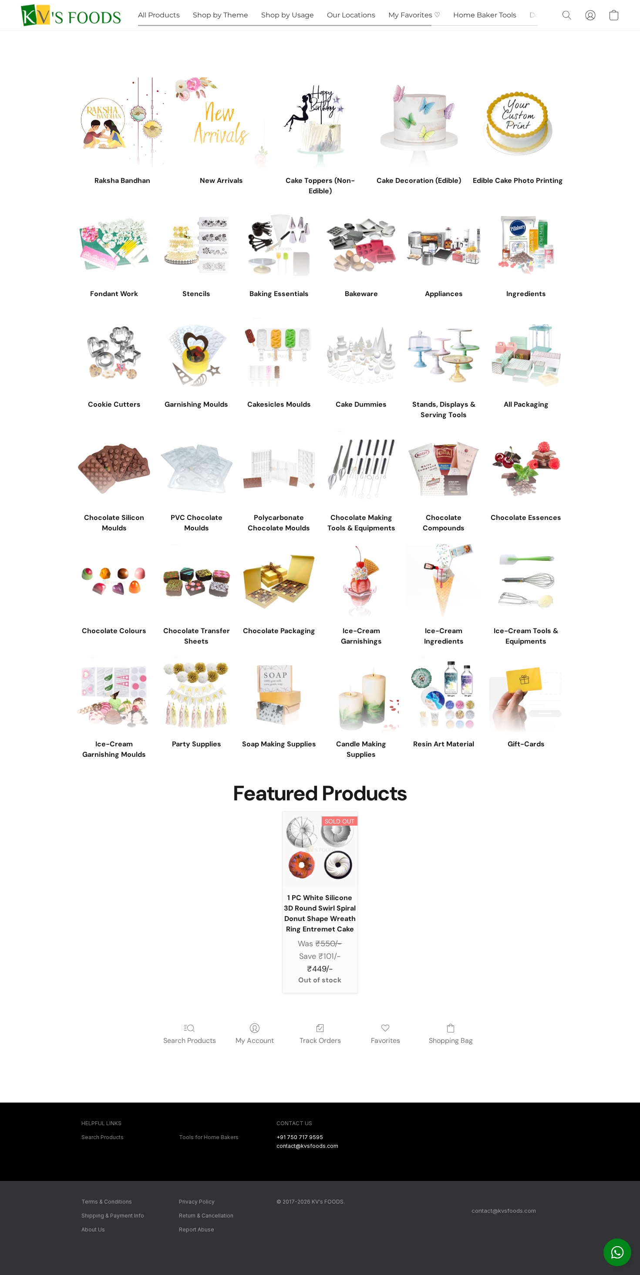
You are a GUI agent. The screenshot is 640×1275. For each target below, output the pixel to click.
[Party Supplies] (196, 695)
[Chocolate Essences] (526, 468)
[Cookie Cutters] (114, 355)
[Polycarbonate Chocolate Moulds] (279, 468)
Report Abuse (196, 1229)
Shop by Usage (287, 15)
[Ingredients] (526, 245)
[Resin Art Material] (443, 695)
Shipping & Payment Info (112, 1215)
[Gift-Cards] (526, 695)
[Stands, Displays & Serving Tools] (443, 355)
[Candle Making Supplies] (361, 695)
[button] (617, 1252)
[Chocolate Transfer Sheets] (196, 582)
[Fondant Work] (114, 245)
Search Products (189, 1040)
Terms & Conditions (106, 1201)
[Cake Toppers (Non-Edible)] (320, 123)
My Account (255, 1040)
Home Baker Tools (484, 15)
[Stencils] (196, 245)
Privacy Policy (197, 1201)
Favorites (385, 1040)
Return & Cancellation (206, 1215)
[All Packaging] (526, 355)
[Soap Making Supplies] (279, 695)
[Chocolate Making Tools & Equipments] (361, 468)
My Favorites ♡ (414, 15)
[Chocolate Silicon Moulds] (114, 468)
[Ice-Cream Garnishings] (361, 582)
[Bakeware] (361, 245)
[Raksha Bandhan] (122, 123)
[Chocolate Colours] (114, 582)
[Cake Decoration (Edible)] (419, 123)
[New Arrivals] (221, 123)
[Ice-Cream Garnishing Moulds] (114, 695)
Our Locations (351, 15)
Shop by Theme (220, 15)
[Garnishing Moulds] (196, 355)
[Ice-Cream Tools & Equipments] (526, 582)
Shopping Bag (451, 1040)
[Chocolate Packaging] (279, 582)
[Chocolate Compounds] (443, 468)
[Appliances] (443, 245)
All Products (159, 15)
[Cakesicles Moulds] (279, 355)
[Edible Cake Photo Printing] (518, 123)
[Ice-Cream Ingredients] (443, 582)
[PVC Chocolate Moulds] (196, 468)
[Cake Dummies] (361, 355)
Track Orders (320, 1040)
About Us (93, 1229)
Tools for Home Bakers (209, 1137)
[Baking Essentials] (279, 245)
